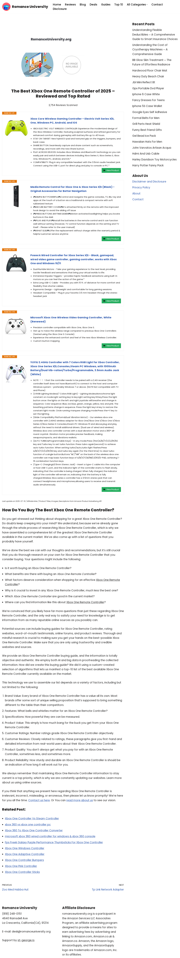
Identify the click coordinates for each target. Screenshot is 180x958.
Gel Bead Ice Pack (144, 136)
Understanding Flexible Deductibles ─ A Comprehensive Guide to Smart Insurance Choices (155, 34)
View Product (112, 170)
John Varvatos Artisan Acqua (151, 148)
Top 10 (118, 4)
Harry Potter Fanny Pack (148, 165)
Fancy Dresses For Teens (148, 100)
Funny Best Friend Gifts (147, 130)
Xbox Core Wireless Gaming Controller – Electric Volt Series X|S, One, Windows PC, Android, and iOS (72, 121)
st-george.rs (26, 940)
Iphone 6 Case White (146, 94)
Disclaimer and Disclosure (149, 181)
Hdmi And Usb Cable (145, 154)
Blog (83, 4)
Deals (93, 4)
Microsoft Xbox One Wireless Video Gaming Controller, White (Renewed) (70, 319)
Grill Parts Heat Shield (146, 124)
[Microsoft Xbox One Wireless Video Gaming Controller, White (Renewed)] (16, 327)
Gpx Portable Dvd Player (148, 88)
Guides (105, 4)
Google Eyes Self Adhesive (149, 112)
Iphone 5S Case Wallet (147, 106)
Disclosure (60, 9)
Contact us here (39, 800)
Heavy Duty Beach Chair (148, 76)
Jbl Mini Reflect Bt (143, 82)
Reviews (70, 4)
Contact (157, 4)
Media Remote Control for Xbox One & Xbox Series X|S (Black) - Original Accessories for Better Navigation (72, 189)
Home (57, 4)
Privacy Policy (141, 187)
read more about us (79, 800)
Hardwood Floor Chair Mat (149, 70)
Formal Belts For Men (145, 118)
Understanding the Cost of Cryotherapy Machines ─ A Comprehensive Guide (150, 49)
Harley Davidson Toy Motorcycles (154, 159)
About (136, 193)
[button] (147, 4)
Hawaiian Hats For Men (147, 142)
